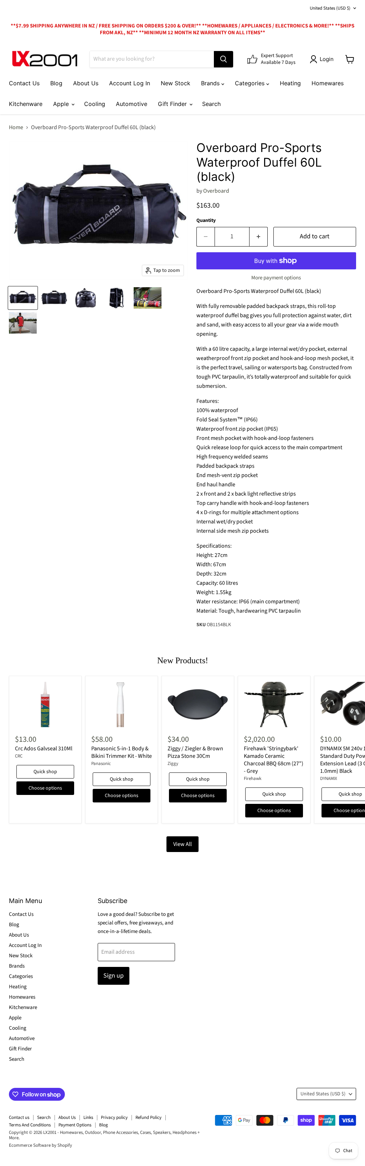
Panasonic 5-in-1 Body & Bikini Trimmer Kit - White (121, 752)
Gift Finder (173, 103)
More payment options (276, 278)
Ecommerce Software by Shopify (40, 1145)
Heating (290, 83)
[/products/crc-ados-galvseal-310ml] (45, 705)
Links (88, 1117)
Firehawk (252, 778)
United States (330, 8)
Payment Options (74, 1125)
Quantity (206, 220)
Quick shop (45, 771)
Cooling (94, 103)
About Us (85, 83)
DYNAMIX (328, 778)
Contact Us (24, 83)
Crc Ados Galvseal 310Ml (43, 748)
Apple (62, 103)
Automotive (131, 103)
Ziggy (173, 763)
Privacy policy (114, 1117)
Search (211, 103)
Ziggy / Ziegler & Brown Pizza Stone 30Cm (195, 752)
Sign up (113, 975)
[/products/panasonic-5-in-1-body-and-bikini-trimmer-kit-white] (121, 705)
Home (16, 127)
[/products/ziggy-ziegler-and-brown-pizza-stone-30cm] (198, 705)
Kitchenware (25, 103)
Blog (56, 83)
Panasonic (101, 763)
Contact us (19, 1117)
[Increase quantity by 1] (259, 237)
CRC (18, 756)
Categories (250, 83)
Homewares (328, 83)
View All (182, 844)
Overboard (216, 191)
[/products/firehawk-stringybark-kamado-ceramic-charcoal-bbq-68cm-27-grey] (274, 705)
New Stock (175, 83)
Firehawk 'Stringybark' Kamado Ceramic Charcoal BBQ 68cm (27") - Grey (273, 760)
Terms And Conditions (30, 1125)
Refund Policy (148, 1117)
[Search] (223, 59)
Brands (211, 83)
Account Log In (129, 83)
